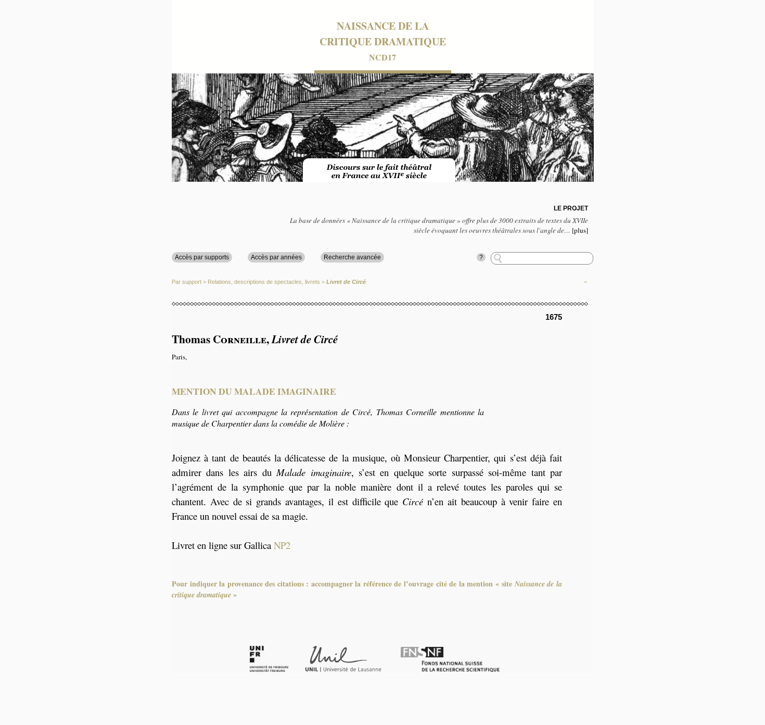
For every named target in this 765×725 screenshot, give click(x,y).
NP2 (282, 545)
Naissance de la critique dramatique (383, 33)
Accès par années (276, 257)
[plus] (580, 230)
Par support (186, 282)
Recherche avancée (352, 257)
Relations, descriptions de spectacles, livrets (264, 282)
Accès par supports (202, 257)
